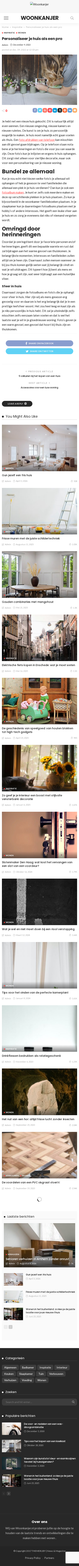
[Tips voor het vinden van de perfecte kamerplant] (39, 965)
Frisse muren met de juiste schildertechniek (31, 538)
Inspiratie (9, 33)
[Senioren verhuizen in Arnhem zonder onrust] (39, 1460)
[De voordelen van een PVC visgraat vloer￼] (39, 1155)
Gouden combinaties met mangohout (27, 602)
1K (76, 1336)
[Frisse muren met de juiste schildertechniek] (39, 511)
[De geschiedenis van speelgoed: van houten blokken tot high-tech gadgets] (39, 701)
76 (72, 1478)
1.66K (74, 935)
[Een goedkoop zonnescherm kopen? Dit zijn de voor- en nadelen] (39, 1300)
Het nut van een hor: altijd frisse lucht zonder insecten (38, 1119)
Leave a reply (15, 403)
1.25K (74, 1061)
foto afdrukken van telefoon (37, 139)
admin (5, 45)
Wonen (22, 33)
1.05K (74, 544)
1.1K (75, 671)
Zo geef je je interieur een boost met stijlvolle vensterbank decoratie (32, 797)
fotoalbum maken (13, 192)
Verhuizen (13, 1469)
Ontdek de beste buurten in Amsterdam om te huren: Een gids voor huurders (38, 1262)
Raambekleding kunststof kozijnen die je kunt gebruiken (39, 1197)
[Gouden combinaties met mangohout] (39, 574)
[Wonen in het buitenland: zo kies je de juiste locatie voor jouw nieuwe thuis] (13, 1529)
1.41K (74, 1202)
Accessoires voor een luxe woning (39, 387)
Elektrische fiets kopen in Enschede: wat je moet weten (38, 665)
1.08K (74, 1403)
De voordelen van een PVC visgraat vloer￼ (31, 1182)
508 (75, 481)
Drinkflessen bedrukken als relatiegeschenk (31, 1056)
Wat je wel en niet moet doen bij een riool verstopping (38, 929)
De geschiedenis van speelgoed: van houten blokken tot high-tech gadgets (37, 730)
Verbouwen (12, 1175)
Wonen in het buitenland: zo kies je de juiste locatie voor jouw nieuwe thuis (50, 1526)
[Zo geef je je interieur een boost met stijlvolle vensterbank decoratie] (39, 768)
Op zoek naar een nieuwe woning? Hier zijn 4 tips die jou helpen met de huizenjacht (39, 1396)
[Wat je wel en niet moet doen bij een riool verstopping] (39, 902)
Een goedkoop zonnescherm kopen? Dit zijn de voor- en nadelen (37, 1329)
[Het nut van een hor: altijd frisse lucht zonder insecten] (39, 1091)
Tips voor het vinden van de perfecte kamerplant (35, 992)
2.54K (74, 1188)
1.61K (74, 998)
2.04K (74, 1125)
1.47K (74, 805)
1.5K (75, 607)
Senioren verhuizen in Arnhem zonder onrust (37, 1474)
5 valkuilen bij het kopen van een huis (39, 376)
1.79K (74, 872)
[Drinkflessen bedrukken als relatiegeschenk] (39, 1028)
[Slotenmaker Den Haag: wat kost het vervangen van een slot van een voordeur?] (39, 835)
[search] (72, 18)
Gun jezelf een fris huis (17, 475)
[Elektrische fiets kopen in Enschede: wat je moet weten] (39, 638)
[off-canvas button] (6, 18)
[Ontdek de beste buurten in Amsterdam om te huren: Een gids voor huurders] (39, 1233)
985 (75, 738)
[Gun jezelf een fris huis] (39, 448)
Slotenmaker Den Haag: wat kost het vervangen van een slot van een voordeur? (37, 864)
